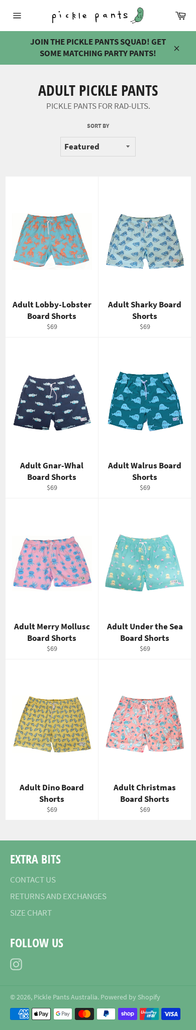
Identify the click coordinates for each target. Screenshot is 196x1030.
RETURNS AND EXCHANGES (58, 896)
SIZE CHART (31, 912)
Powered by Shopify (130, 997)
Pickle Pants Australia (65, 997)
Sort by (98, 125)
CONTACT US (33, 879)
